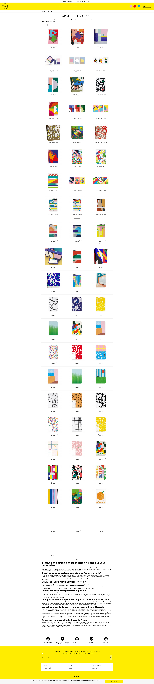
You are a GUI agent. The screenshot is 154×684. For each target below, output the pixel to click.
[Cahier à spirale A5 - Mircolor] (53, 472)
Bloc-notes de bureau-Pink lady (53, 602)
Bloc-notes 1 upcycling (77, 214)
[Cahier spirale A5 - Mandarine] (100, 496)
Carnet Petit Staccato (100, 650)
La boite (53, 265)
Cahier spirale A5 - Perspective (53, 578)
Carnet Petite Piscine (100, 602)
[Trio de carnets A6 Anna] (77, 180)
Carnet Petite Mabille (53, 674)
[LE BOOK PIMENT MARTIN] (100, 132)
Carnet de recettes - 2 (53, 554)
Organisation (73, 6)
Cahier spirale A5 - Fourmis (53, 410)
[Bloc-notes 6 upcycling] (77, 230)
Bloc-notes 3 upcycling (77, 265)
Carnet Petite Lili (100, 626)
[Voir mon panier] (140, 6)
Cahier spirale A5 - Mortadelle (77, 458)
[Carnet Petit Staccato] (100, 640)
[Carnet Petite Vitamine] (53, 108)
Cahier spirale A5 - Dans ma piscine (101, 362)
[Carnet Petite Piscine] (100, 592)
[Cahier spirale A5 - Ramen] (100, 400)
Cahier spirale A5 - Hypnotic (77, 554)
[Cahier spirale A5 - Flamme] (53, 520)
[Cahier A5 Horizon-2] (53, 180)
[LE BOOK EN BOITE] (53, 60)
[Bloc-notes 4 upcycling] (100, 204)
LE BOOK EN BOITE (53, 70)
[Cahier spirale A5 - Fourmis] (53, 400)
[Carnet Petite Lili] (100, 616)
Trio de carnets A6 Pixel (101, 118)
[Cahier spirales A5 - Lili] (53, 448)
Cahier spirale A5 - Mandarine (101, 506)
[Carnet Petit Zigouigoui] (53, 352)
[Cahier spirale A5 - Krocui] (77, 496)
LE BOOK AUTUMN (77, 94)
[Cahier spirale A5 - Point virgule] (100, 448)
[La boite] (53, 256)
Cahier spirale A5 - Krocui (77, 506)
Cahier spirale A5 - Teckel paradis (100, 289)
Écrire (81, 6)
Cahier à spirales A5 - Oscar (77, 434)
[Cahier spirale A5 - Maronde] (77, 472)
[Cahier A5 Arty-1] (53, 84)
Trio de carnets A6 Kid (100, 70)
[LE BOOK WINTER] (100, 36)
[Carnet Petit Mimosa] (100, 304)
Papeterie (64, 6)
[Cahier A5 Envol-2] (100, 156)
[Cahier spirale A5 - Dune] (77, 568)
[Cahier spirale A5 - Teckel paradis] (100, 280)
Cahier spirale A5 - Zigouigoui (53, 434)
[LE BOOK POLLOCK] (53, 280)
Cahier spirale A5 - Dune (77, 578)
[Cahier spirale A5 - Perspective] (53, 568)
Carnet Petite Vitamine (53, 118)
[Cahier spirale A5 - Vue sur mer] (53, 376)
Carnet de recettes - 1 (100, 530)
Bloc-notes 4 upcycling (101, 214)
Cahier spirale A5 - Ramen (100, 410)
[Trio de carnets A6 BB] (77, 60)
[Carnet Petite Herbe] (53, 328)
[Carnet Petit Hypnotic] (77, 640)
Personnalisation (61, 682)
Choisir (43, 25)
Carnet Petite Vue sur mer (100, 338)
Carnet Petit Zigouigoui (53, 362)
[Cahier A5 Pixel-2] (53, 36)
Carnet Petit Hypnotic (77, 650)
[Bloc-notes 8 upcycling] (77, 280)
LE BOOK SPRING (77, 46)
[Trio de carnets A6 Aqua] (77, 108)
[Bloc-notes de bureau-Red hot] (77, 592)
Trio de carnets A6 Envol (101, 190)
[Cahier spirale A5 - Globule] (77, 352)
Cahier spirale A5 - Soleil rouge (101, 386)
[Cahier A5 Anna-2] (77, 156)
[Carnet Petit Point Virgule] (77, 328)
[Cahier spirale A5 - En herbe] (77, 376)
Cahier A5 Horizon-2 (53, 190)
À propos (88, 6)
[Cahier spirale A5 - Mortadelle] (77, 448)
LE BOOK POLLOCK (53, 289)
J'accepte (114, 681)
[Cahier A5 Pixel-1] (53, 156)
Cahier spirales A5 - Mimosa (100, 434)
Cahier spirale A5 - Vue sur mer (53, 386)
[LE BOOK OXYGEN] (100, 256)
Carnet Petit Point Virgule (77, 338)
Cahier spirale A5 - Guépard (77, 410)
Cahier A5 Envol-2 (100, 166)
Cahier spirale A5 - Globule (77, 362)
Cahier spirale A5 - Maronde (77, 482)
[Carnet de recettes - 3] (77, 664)
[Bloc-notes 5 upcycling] (53, 230)
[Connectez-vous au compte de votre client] (135, 6)
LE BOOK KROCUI (77, 142)
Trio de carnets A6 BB (77, 70)
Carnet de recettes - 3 (77, 674)
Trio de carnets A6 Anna (77, 190)
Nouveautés (57, 6)
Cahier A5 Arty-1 (53, 94)
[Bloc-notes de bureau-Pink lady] (53, 592)
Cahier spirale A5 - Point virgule (100, 458)
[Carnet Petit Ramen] (53, 640)
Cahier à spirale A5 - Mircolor (53, 482)
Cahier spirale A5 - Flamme (53, 530)
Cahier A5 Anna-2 (77, 166)
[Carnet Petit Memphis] (53, 616)
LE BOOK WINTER (101, 46)
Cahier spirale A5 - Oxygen (77, 530)
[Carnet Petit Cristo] (77, 304)
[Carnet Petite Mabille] (53, 664)
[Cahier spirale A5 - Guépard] (77, 400)
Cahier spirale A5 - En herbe (77, 386)
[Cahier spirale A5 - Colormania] (100, 664)
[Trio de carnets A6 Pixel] (100, 108)
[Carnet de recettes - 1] (100, 520)
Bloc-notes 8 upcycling (77, 289)
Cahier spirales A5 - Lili (53, 458)
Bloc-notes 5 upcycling (53, 240)
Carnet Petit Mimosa (100, 314)
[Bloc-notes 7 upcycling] (100, 230)
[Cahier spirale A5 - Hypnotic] (77, 544)
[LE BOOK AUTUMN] (77, 84)
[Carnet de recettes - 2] (53, 544)
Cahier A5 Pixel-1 (53, 166)
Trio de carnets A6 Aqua (77, 118)
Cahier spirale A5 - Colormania (101, 674)
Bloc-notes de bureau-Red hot (77, 602)
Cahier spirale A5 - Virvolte (100, 554)
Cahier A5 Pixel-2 (53, 46)
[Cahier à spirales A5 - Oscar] (77, 424)
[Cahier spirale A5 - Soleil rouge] (100, 376)
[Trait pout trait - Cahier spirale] (100, 472)
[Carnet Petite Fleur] (77, 616)
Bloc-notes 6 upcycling (77, 240)
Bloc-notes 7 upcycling (101, 240)
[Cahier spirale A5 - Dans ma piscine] (100, 352)
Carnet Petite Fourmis (53, 314)
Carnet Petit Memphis (53, 626)
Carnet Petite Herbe (53, 338)
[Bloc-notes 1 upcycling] (77, 204)
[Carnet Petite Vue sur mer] (100, 328)
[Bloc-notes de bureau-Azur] (100, 568)
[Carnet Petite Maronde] (100, 84)
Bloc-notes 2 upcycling (53, 214)
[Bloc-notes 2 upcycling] (53, 204)
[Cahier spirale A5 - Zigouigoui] (53, 424)
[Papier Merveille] (8, 6)
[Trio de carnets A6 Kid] (100, 60)
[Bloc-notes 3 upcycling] (77, 256)
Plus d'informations (51, 682)
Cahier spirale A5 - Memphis (53, 506)
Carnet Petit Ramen (53, 650)
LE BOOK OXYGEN (101, 265)
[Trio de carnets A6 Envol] (100, 180)
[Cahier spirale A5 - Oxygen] (77, 520)
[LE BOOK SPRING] (77, 36)
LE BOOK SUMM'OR (53, 142)
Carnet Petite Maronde (101, 94)
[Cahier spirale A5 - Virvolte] (100, 544)
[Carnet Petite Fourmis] (53, 304)
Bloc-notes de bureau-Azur (100, 578)
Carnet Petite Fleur (77, 626)
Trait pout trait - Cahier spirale (101, 482)
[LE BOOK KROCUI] (77, 132)
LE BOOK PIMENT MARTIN (101, 142)
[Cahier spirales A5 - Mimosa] (100, 424)
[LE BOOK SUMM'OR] (53, 132)
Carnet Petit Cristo (77, 314)
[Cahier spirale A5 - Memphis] (53, 496)
